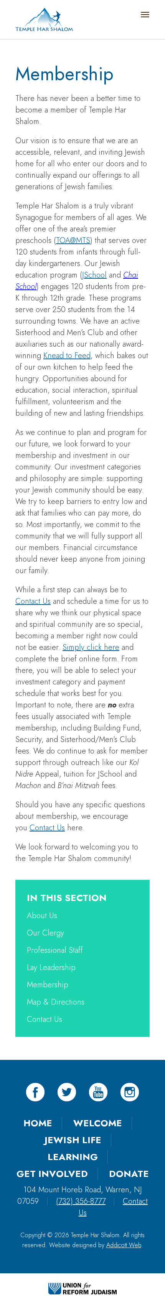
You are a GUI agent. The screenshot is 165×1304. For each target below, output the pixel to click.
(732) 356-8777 (81, 1201)
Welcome (97, 1123)
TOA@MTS (73, 240)
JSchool (94, 275)
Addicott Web (123, 1245)
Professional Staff (55, 950)
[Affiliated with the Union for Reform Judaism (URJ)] (82, 1288)
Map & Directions (55, 1002)
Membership (47, 984)
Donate (129, 1173)
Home (37, 1123)
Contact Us (33, 601)
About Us (42, 915)
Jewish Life (73, 1140)
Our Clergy (45, 933)
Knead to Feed (67, 355)
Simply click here (91, 647)
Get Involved (52, 1173)
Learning (73, 1157)
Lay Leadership (51, 967)
